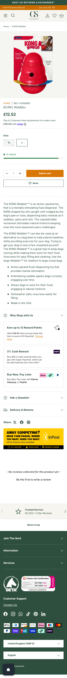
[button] (61, 15)
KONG (6, 103)
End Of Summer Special (13, 7)
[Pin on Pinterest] (28, 422)
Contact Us (10, 605)
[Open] (8, 669)
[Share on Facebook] (21, 422)
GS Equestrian (17, 666)
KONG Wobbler (19, 26)
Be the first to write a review (33, 479)
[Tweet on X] (14, 422)
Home (6, 26)
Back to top (33, 524)
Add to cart (45, 173)
